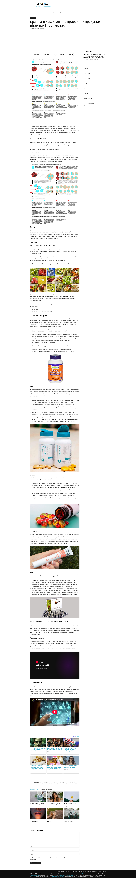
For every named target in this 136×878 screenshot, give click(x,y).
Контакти (90, 12)
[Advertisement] (80, 5)
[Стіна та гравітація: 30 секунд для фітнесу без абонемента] (71, 813)
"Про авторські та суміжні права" (88, 873)
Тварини (86, 100)
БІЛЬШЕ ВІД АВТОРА (46, 789)
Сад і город (61, 12)
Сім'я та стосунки (88, 98)
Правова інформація (80, 12)
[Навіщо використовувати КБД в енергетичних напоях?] (55, 796)
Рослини (86, 93)
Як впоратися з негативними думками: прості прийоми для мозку (70, 805)
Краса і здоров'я (38, 16)
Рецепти (86, 86)
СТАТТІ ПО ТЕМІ (34, 789)
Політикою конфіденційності (57, 876)
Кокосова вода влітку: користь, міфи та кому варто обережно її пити (37, 805)
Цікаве (85, 105)
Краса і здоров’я (53, 12)
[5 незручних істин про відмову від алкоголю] (55, 813)
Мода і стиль (87, 78)
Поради (45, 12)
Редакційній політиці (34, 875)
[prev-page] (53, 824)
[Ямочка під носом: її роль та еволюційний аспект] (38, 813)
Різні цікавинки (87, 91)
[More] (75, 54)
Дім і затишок (69, 12)
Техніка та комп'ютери (89, 103)
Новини (39, 12)
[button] (104, 12)
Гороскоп (86, 68)
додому (31, 16)
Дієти (85, 71)
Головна (33, 12)
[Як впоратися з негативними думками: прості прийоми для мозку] (71, 796)
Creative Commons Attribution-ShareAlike (66, 875)
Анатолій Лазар (35, 28)
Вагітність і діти (87, 66)
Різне (85, 88)
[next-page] (56, 824)
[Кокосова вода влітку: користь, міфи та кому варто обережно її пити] (38, 796)
